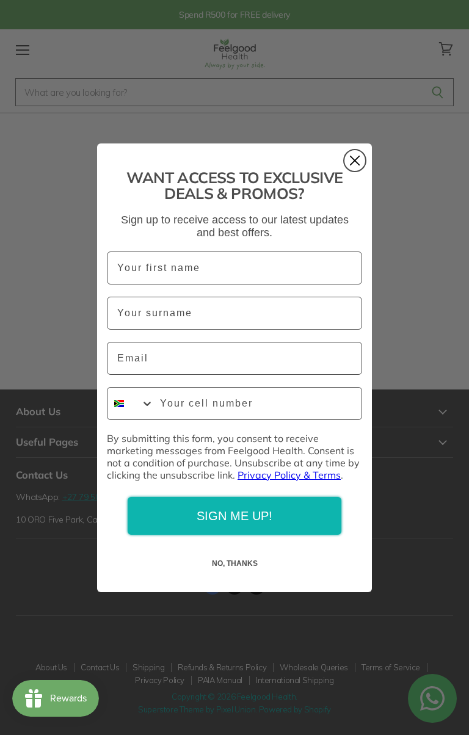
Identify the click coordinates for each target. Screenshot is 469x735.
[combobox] (130, 403)
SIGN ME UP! (234, 516)
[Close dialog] (355, 161)
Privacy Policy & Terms (289, 475)
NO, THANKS (235, 563)
